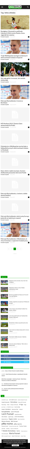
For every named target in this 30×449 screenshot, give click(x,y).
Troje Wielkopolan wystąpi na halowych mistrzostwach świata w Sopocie (14, 56)
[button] (28, 7)
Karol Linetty (17, 407)
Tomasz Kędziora (24, 431)
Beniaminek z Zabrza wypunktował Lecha (18, 322)
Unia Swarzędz (5, 433)
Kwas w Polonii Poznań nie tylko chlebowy (14, 371)
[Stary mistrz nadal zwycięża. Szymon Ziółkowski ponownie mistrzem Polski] (15, 162)
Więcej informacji (20, 443)
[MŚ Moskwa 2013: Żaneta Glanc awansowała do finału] (15, 115)
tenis (18, 431)
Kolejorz (21, 409)
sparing (7, 428)
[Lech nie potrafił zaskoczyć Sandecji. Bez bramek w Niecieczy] (4, 317)
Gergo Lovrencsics (14, 404)
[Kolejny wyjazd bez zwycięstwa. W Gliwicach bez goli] (4, 303)
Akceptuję (15, 445)
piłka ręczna (18, 424)
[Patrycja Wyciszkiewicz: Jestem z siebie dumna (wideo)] (15, 184)
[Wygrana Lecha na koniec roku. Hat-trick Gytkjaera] (4, 282)
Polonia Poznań (5, 426)
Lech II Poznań (15, 411)
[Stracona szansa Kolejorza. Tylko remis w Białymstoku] (4, 345)
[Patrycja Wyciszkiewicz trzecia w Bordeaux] (15, 92)
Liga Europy (10, 416)
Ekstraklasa (13, 402)
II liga (25, 404)
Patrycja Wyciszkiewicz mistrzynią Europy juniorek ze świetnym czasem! (15, 217)
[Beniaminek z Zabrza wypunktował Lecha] (4, 324)
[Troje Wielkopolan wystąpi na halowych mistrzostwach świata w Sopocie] (15, 47)
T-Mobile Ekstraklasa (9, 431)
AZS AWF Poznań (5, 399)
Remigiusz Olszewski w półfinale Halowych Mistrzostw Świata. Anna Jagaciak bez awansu (13, 33)
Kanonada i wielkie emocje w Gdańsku (17, 336)
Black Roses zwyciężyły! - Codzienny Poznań (11, 379)
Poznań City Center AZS (13, 426)
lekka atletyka (4, 416)
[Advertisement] (15, 2)
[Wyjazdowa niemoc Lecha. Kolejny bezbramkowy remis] (4, 289)
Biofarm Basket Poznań (22, 399)
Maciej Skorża (5, 419)
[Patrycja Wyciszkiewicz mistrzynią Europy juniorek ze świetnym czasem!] (15, 207)
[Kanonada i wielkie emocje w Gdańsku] (4, 338)
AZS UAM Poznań (13, 399)
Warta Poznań (14, 433)
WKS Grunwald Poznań (6, 436)
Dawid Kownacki (5, 402)
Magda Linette (13, 419)
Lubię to (26, 355)
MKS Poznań (14, 421)
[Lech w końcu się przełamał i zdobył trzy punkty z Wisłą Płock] (4, 310)
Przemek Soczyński (5, 36)
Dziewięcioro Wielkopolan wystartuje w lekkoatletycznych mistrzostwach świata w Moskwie (14, 148)
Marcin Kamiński (21, 419)
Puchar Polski (23, 426)
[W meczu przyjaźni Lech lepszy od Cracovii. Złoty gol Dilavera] (4, 296)
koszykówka (6, 411)
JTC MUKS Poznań (10, 407)
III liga (21, 404)
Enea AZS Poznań (22, 402)
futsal (8, 404)
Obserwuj (26, 358)
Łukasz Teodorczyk (16, 436)
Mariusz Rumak (6, 421)
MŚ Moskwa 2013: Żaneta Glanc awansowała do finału (11, 124)
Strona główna (4, 10)
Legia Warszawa (18, 414)
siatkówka (3, 428)
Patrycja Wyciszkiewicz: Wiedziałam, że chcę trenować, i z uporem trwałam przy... (15, 240)
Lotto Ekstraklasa (19, 416)
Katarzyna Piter (15, 409)
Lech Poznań (8, 414)
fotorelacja (4, 404)
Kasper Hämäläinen (6, 409)
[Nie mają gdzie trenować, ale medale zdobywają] (15, 69)
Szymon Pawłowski (14, 428)
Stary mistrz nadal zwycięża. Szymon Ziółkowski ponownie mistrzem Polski (13, 172)
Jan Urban (4, 407)
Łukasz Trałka (23, 436)
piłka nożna (7, 423)
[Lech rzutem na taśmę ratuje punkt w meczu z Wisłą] (4, 331)
